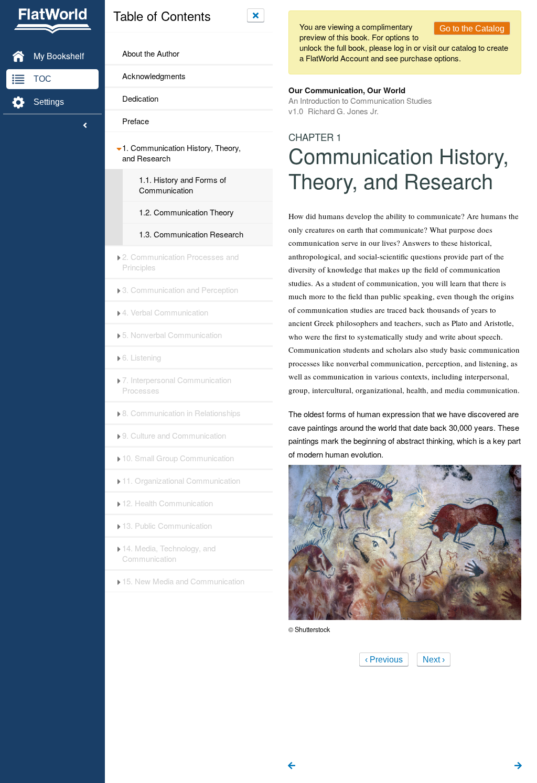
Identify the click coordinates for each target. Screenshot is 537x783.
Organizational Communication (181, 480)
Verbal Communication (165, 312)
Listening (141, 357)
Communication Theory (186, 212)
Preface (135, 121)
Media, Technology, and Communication (169, 553)
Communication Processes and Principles (180, 262)
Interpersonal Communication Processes (176, 385)
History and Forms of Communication (182, 185)
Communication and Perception (180, 290)
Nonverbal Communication (172, 335)
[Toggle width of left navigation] (85, 125)
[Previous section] (291, 766)
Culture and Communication (174, 435)
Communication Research (191, 234)
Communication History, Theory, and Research (181, 153)
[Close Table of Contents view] (255, 15)
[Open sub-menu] (118, 148)
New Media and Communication (183, 581)
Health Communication (167, 503)
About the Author (150, 53)
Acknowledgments (154, 76)
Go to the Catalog (471, 28)
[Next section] (518, 766)
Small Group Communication (178, 458)
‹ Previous (384, 659)
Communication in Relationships (181, 413)
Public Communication (167, 525)
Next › (434, 659)
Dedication (140, 98)
